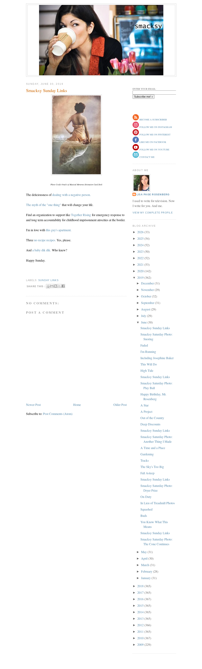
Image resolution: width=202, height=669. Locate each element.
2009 (140, 644)
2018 (140, 586)
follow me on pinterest (154, 134)
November (148, 290)
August (146, 309)
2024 (140, 245)
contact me (146, 156)
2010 (140, 638)
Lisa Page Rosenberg (153, 194)
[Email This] (52, 286)
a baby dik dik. (42, 250)
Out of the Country (152, 418)
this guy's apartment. (58, 230)
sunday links (48, 280)
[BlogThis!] (56, 286)
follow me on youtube (154, 149)
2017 (140, 592)
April (144, 558)
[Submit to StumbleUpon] (48, 286)
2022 (140, 258)
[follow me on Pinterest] (136, 134)
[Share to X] (59, 286)
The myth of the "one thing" (43, 205)
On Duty (146, 497)
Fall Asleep (147, 473)
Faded (144, 345)
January (146, 578)
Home (77, 405)
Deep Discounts (150, 424)
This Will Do (148, 364)
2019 (140, 277)
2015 (140, 605)
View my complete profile (153, 212)
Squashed (146, 509)
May (144, 552)
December (148, 283)
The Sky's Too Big (152, 467)
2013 (140, 618)
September (148, 303)
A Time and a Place (152, 448)
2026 (140, 232)
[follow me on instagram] (136, 127)
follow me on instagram (155, 127)
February (147, 571)
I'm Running (148, 351)
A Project (146, 411)
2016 (140, 599)
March (145, 565)
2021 (140, 264)
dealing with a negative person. (71, 195)
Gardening (147, 454)
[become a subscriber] (136, 119)
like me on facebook (152, 141)
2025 (140, 238)
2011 (140, 631)
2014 (140, 612)
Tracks (144, 460)
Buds (143, 515)
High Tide (146, 370)
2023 (140, 251)
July (144, 316)
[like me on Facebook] (136, 141)
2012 (140, 625)
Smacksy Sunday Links (46, 90)
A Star (144, 405)
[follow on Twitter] (136, 149)
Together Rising (81, 215)
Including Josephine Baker (157, 358)
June (144, 322)
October (146, 296)
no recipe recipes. (45, 240)
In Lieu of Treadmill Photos (157, 503)
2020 (140, 271)
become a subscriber (153, 119)
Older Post (120, 405)
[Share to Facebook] (63, 286)
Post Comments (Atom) (57, 414)
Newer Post (33, 405)
